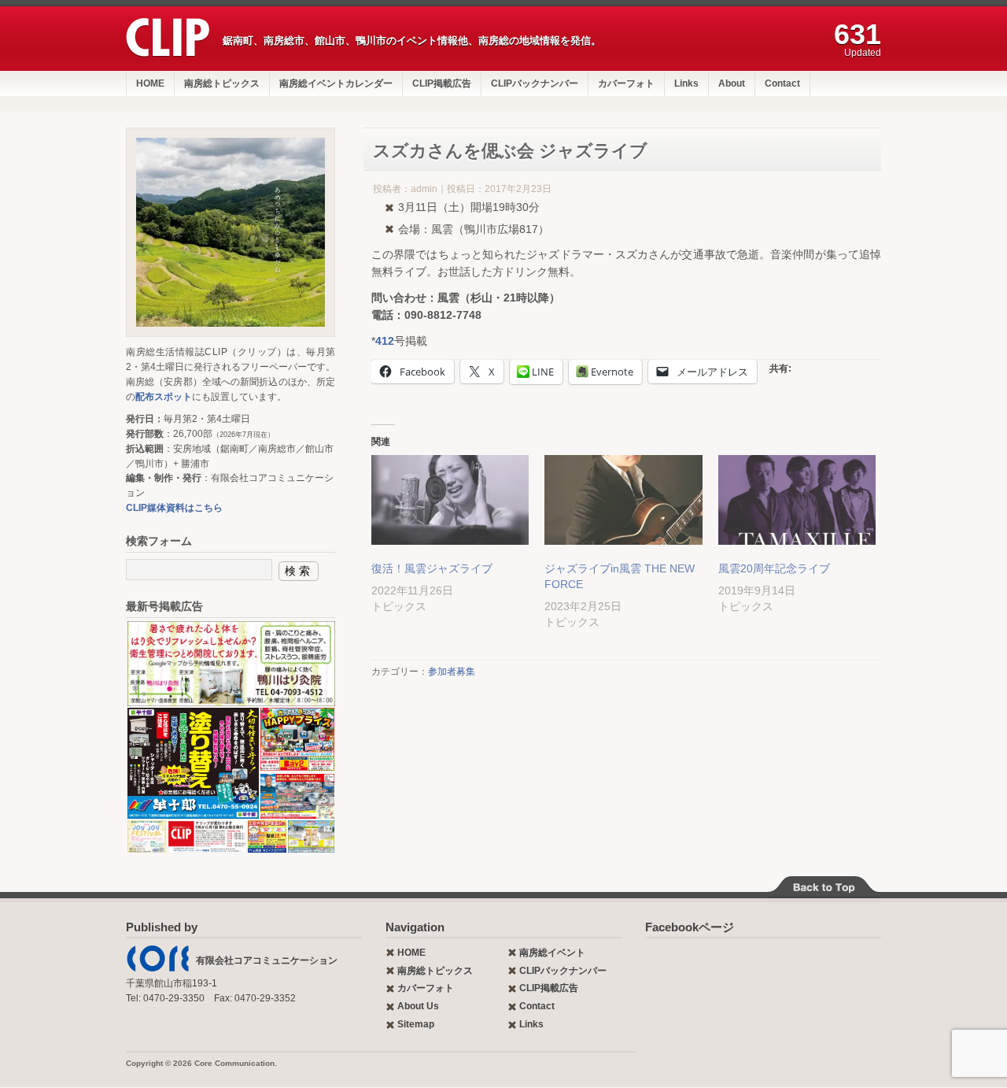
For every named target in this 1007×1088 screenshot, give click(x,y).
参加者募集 (451, 671)
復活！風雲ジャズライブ (431, 568)
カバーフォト (626, 83)
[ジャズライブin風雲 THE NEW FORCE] (623, 500)
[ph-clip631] (230, 232)
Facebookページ (689, 927)
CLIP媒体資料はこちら (174, 507)
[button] (230, 664)
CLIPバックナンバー (534, 83)
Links (686, 83)
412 (384, 341)
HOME (150, 83)
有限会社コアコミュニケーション (267, 960)
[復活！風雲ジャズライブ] (450, 500)
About (731, 83)
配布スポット (163, 396)
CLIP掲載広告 (441, 83)
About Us (418, 1006)
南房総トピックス (222, 83)
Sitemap (415, 1024)
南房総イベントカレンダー (336, 83)
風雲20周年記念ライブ (774, 568)
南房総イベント (552, 952)
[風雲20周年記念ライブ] (797, 500)
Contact (782, 83)
